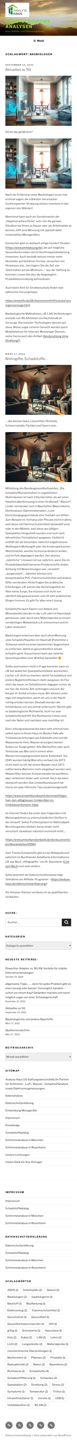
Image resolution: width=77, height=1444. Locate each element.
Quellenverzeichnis (17, 1030)
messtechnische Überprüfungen (29, 1351)
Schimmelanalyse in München (24, 1140)
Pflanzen (38, 1357)
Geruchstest (17, 1317)
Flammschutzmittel (46, 1310)
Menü (40, 40)
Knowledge (12, 1125)
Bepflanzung (35, 1303)
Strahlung (39, 1384)
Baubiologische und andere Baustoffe (29, 1019)
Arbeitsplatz (32, 1290)
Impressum (12, 1118)
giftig (12, 1330)
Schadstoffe (39, 1371)
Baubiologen (17, 1297)
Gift (53, 1324)
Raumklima (58, 1364)
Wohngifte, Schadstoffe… (26, 359)
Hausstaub (53, 1330)
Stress (58, 1384)
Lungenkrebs (32, 1344)
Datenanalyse (14, 1095)
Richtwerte (16, 1371)
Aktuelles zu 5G (18, 69)
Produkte (57, 1357)
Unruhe (44, 1398)
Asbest (53, 1290)
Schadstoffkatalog (17, 1132)
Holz (11, 1337)
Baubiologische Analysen (27, 24)
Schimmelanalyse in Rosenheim (25, 1147)
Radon (39, 1364)
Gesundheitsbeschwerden (25, 1324)
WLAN (40, 1405)
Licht (12, 1344)
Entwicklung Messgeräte (21, 1110)
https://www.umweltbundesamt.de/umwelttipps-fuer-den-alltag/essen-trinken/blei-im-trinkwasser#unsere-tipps (36, 800)
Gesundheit (40, 1317)
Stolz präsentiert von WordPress (52, 1435)
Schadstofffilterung (21, 1378)
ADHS (12, 1290)
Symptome (16, 1391)
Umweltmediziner (20, 1398)
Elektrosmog (17, 1310)
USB (59, 1398)
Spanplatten (17, 1384)
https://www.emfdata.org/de (24, 247)
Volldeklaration (18, 1405)
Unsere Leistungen (17, 1154)
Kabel (26, 1337)
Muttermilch (17, 1357)
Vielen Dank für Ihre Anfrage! (23, 1162)
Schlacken (48, 1378)
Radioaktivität (17, 1364)
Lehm (55, 1337)
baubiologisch (42, 1297)
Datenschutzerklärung (19, 1103)
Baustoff (14, 1303)
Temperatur (38, 1391)
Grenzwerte (31, 1330)
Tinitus (59, 1391)
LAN (41, 1337)
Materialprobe (57, 1344)
